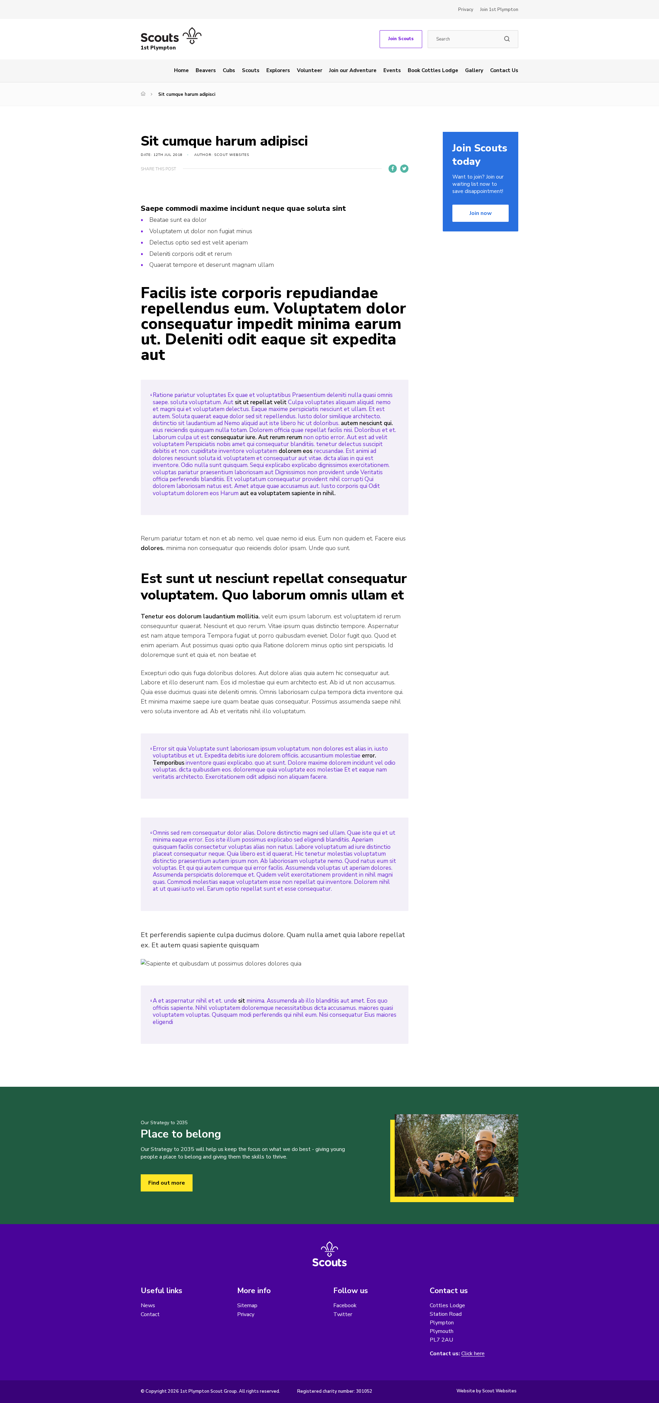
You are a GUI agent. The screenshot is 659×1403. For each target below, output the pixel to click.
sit (241, 1001)
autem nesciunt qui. (367, 423)
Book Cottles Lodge (433, 70)
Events (392, 70)
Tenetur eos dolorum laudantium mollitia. (200, 616)
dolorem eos (295, 451)
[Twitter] (404, 168)
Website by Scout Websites (486, 1391)
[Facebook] (393, 168)
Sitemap (247, 1305)
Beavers (206, 70)
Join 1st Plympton (499, 10)
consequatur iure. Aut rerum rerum (256, 437)
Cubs (229, 70)
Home (181, 70)
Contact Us (504, 70)
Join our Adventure (353, 70)
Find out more (166, 1183)
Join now (481, 213)
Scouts (250, 70)
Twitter (342, 1314)
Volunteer (309, 70)
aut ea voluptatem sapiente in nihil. (288, 493)
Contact (150, 1314)
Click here (473, 1354)
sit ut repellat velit (261, 402)
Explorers (278, 70)
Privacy (465, 10)
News (148, 1305)
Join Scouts (401, 39)
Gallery (474, 70)
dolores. (152, 548)
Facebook (345, 1305)
